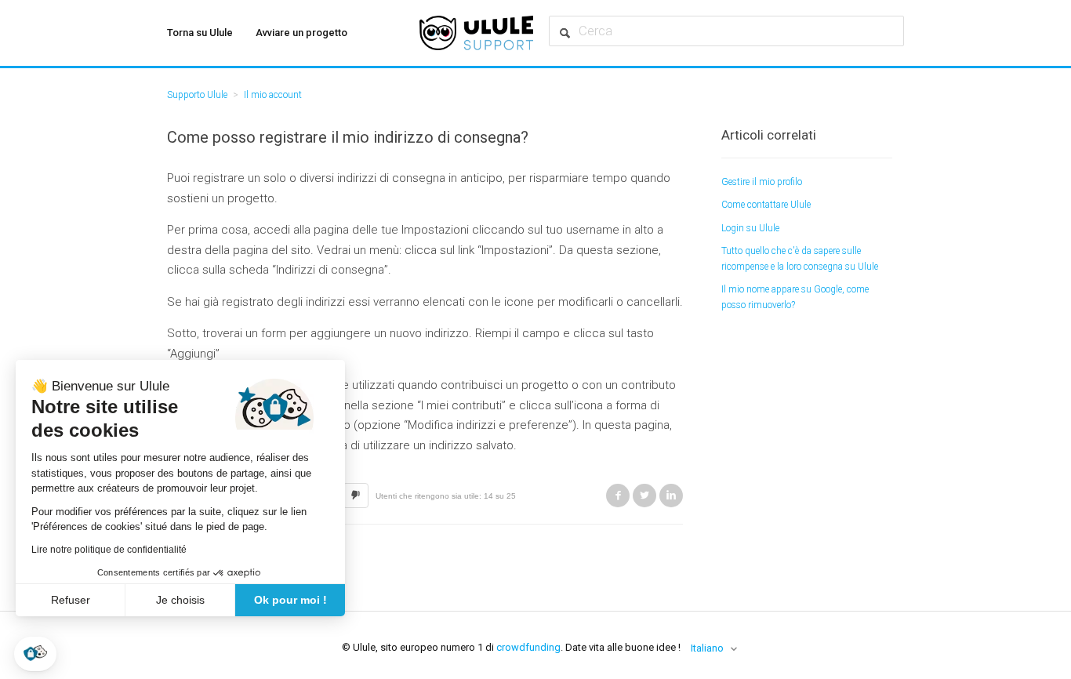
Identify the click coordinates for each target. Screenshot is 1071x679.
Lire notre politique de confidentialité (109, 549)
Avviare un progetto (301, 32)
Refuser (70, 600)
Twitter (644, 495)
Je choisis (180, 600)
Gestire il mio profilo (761, 181)
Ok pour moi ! (290, 600)
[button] (35, 654)
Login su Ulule (750, 228)
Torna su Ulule (200, 32)
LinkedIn (671, 495)
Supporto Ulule (197, 94)
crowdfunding (528, 647)
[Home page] (476, 33)
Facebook (618, 495)
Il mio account (273, 94)
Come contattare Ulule (766, 204)
